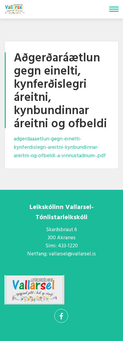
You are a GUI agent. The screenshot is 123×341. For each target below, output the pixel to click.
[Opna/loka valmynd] (114, 9)
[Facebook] (61, 316)
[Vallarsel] (15, 8)
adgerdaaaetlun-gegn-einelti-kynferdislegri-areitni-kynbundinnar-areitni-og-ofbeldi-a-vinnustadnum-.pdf (60, 147)
